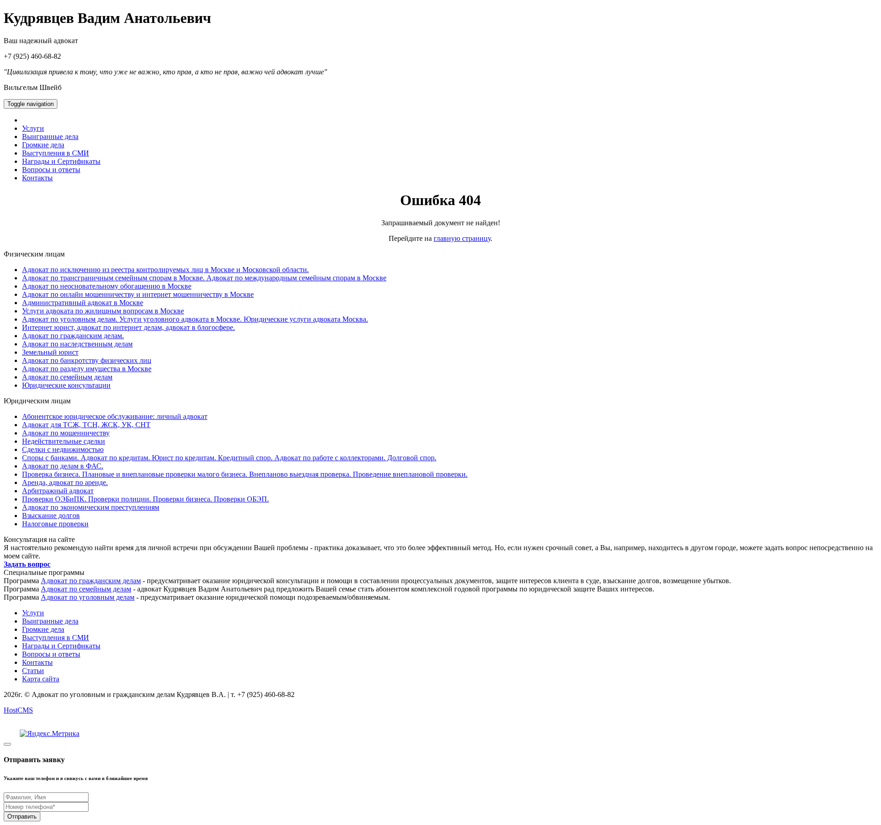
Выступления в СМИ (55, 153)
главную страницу (462, 238)
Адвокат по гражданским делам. (73, 336)
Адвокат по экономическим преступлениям (90, 507)
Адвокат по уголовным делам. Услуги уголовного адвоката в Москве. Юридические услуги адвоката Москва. (195, 319)
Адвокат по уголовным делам (87, 597)
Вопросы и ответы (51, 169)
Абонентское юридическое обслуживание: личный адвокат (114, 416)
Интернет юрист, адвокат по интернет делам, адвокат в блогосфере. (128, 327)
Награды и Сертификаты (61, 161)
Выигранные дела (50, 136)
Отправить (22, 816)
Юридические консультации (66, 385)
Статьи (33, 670)
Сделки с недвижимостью (63, 449)
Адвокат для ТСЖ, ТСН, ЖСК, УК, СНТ (86, 425)
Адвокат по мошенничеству (66, 433)
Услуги (33, 128)
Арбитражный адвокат (58, 491)
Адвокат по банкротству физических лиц (86, 360)
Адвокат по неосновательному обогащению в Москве (106, 286)
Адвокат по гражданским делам (91, 581)
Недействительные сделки (63, 441)
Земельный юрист (50, 352)
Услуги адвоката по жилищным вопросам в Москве (103, 311)
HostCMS (18, 710)
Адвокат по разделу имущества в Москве (86, 369)
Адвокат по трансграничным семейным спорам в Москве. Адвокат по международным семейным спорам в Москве (204, 278)
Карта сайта (40, 679)
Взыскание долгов (51, 515)
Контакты (37, 178)
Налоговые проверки (55, 524)
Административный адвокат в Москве (82, 303)
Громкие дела (43, 145)
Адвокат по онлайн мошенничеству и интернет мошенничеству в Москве (138, 294)
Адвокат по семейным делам (67, 377)
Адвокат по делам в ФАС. (62, 466)
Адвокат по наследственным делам (77, 344)
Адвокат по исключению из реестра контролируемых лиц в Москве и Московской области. (165, 269)
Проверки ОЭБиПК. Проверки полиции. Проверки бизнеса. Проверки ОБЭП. (145, 499)
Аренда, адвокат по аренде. (65, 482)
